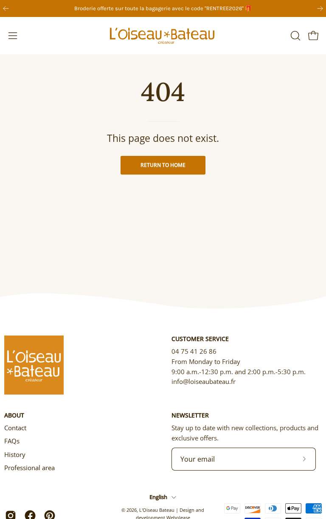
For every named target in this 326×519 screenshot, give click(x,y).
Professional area (29, 467)
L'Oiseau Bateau (156, 510)
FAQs (12, 441)
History (14, 454)
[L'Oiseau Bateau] (163, 36)
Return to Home (163, 165)
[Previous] (6, 8)
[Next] (320, 8)
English (158, 497)
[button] (295, 36)
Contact (15, 427)
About (14, 415)
